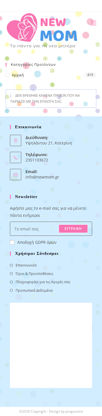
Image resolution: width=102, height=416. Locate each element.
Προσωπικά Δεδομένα (34, 290)
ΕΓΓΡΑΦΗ (73, 228)
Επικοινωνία (26, 265)
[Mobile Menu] (91, 23)
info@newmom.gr (42, 177)
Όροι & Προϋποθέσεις (34, 273)
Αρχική (18, 74)
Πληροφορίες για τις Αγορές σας (43, 281)
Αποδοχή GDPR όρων (37, 242)
